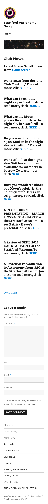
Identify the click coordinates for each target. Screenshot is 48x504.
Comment (9, 324)
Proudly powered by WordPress (17, 499)
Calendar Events (12, 450)
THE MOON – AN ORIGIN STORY (20, 488)
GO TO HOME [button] (10, 292)
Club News (9, 457)
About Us (8, 425)
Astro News (9, 438)
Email (7, 375)
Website (8, 387)
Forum (7, 463)
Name (7, 362)
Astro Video (9, 444)
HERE (16, 174)
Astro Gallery (10, 431)
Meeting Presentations (15, 469)
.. (26, 88)
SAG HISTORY (11, 482)
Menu (8, 34)
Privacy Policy (11, 475)
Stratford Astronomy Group (15, 496)
